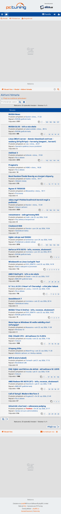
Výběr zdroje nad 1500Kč (20, 237)
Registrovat (28, 18)
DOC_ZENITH (30, 264)
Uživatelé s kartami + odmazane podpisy (27, 406)
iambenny (29, 240)
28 (52, 282)
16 (49, 184)
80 (58, 344)
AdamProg (30, 351)
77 (49, 344)
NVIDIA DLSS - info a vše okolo (22, 126)
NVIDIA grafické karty (23, 119)
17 (52, 184)
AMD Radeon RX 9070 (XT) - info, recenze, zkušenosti (33, 381)
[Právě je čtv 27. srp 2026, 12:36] (55, 89)
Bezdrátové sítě (21, 363)
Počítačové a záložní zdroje (25, 242)
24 (52, 414)
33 (52, 134)
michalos (29, 252)
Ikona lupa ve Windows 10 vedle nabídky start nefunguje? (29, 323)
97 (48, 377)
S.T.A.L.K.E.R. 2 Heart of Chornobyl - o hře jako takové (33, 286)
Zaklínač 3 (13, 152)
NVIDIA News (14, 114)
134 (54, 160)
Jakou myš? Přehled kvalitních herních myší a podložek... (29, 201)
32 (49, 134)
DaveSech (29, 384)
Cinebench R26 (15, 225)
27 (49, 282)
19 (58, 184)
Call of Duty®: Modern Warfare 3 (24, 393)
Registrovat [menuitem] (59, 14)
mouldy (28, 339)
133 (51, 160)
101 (54, 210)
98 (51, 377)
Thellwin (29, 409)
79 (55, 344)
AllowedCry (30, 191)
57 (58, 389)
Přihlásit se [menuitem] (55, 14)
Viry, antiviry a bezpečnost (24, 219)
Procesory (19, 193)
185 (51, 122)
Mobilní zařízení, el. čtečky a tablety (28, 353)
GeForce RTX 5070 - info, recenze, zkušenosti (30, 249)
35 (58, 134)
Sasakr (28, 276)
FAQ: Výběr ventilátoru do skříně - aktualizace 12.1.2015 (34, 369)
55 (52, 389)
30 (58, 282)
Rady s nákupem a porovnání (26, 267)
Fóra (7, 14)
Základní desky (20, 181)
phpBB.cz (36, 508)
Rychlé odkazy (2, 14)
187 (58, 122)
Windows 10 (19, 330)
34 (55, 134)
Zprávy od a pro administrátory (26, 411)
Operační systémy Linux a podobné (28, 146)
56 (55, 389)
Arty (25, 506)
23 (49, 414)
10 (58, 294)
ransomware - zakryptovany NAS (24, 214)
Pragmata (13, 165)
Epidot (28, 117)
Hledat (5, 18)
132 (47, 160)
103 (54, 245)
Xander (28, 205)
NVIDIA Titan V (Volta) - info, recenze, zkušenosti (31, 309)
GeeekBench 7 (15, 298)
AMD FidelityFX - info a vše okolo (24, 274)
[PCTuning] (16, 6)
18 (55, 184)
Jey (27, 144)
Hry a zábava (19, 158)
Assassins (29, 327)
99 (47, 210)
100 (51, 210)
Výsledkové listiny (21, 231)
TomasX (29, 360)
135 (58, 160)
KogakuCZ (29, 396)
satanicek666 (31, 129)
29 (55, 282)
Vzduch (18, 341)
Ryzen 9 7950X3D (17, 188)
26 (58, 414)
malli (28, 217)
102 (58, 210)
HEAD (28, 167)
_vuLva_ (28, 289)
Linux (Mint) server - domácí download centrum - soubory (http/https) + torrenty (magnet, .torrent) (32, 140)
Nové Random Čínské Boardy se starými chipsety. (31, 176)
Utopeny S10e (15, 348)
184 (47, 122)
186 (54, 122)
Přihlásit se (15, 18)
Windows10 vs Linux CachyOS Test (24, 261)
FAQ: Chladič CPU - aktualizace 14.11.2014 (27, 336)
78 (52, 344)
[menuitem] (46, 14)
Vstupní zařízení (21, 207)
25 (55, 414)
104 (58, 245)
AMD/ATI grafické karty (23, 279)
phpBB (23, 503)
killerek (28, 155)
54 (49, 389)
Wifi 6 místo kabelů (18, 357)
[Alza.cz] (46, 6)
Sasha (28, 179)
